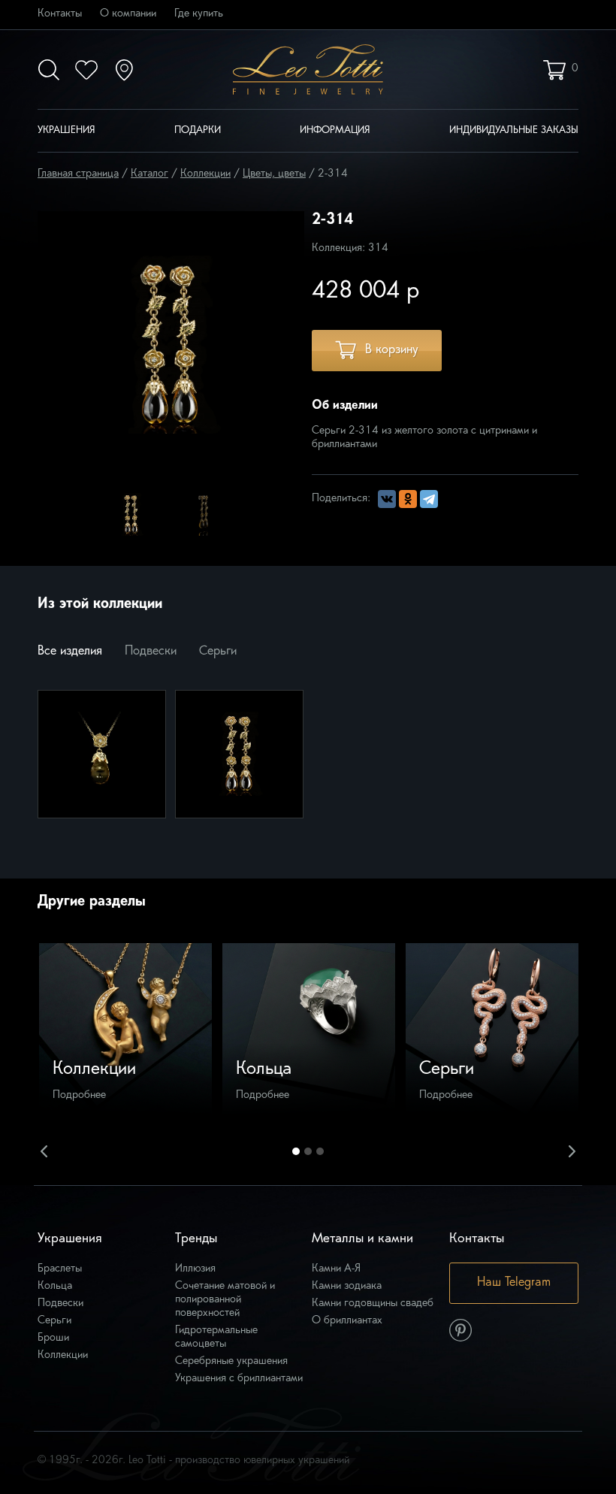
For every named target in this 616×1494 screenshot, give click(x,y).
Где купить (198, 14)
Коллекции (63, 1355)
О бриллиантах (347, 1320)
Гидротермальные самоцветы (216, 1337)
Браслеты (60, 1269)
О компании (128, 14)
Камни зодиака (347, 1286)
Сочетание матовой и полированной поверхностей (225, 1300)
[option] (132, 514)
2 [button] (308, 1151)
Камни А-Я (336, 1269)
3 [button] (320, 1151)
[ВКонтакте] (387, 499)
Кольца (55, 1286)
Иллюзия (195, 1269)
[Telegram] (429, 499)
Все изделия (70, 652)
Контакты (60, 14)
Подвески (151, 652)
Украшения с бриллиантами (239, 1378)
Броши (53, 1338)
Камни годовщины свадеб (372, 1303)
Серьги (218, 652)
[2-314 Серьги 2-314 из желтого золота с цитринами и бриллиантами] (239, 754)
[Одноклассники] (408, 499)
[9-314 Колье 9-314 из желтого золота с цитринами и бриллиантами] (102, 754)
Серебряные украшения (231, 1361)
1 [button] (296, 1151)
